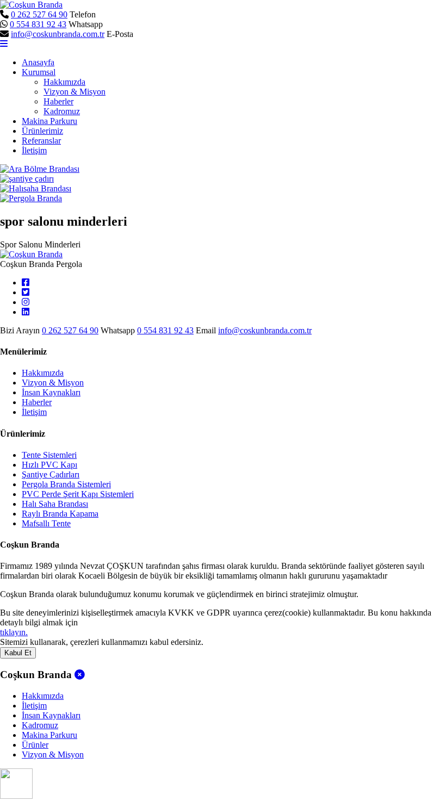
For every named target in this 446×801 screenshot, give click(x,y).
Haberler (58, 101)
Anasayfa (38, 62)
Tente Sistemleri (49, 455)
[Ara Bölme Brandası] (39, 168)
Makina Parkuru (49, 121)
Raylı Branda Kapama (60, 513)
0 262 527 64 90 (39, 14)
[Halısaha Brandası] (35, 188)
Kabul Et (18, 653)
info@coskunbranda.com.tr (57, 34)
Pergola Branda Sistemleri (66, 484)
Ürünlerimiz (42, 130)
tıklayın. (14, 632)
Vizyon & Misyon (75, 91)
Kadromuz (62, 111)
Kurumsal (38, 72)
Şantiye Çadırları (50, 474)
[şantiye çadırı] (27, 178)
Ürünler (35, 744)
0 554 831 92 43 (38, 24)
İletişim (34, 150)
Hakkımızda (64, 81)
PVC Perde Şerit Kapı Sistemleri (78, 494)
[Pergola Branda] (31, 198)
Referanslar (41, 140)
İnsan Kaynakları (51, 392)
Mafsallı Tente (46, 523)
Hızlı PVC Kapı (49, 464)
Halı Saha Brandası (55, 503)
